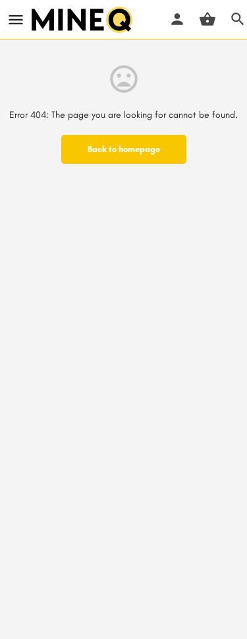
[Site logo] (84, 20)
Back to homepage (124, 149)
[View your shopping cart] (207, 19)
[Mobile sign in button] (177, 19)
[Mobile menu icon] (16, 20)
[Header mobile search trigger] (237, 19)
